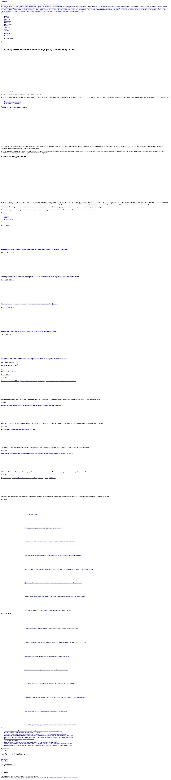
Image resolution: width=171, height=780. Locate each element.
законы (6, 216)
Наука (6, 25)
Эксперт (6, 30)
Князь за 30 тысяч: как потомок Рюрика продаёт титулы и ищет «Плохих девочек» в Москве (31, 405)
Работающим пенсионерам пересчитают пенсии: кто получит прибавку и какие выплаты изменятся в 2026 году (37, 453)
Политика (7, 22)
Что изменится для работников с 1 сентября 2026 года (18, 429)
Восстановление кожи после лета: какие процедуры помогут (31, 9)
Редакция (7, 33)
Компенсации (8, 219)
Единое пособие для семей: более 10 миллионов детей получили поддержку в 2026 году (28, 478)
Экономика (7, 21)
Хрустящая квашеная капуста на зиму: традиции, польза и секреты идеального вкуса (34, 358)
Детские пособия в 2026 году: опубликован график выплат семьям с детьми (24, 6)
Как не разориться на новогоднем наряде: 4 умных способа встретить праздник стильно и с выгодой (40, 277)
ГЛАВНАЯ (4, 91)
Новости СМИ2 (5, 375)
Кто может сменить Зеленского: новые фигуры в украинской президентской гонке (94, 8)
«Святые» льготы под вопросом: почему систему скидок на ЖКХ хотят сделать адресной (31, 5)
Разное (11, 91)
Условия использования (38, 777)
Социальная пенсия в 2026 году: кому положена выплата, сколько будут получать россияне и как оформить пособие (38, 381)
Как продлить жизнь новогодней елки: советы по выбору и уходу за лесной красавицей (34, 249)
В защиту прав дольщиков (12, 103)
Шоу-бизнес (8, 24)
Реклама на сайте (9, 38)
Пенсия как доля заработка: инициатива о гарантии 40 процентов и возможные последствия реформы (37, 8)
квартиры (7, 217)
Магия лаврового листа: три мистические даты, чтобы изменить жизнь (28, 331)
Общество (7, 19)
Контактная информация (8, 777)
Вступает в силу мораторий (12, 102)
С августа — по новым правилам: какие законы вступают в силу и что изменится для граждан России (81, 9)
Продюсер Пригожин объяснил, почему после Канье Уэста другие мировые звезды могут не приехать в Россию (49, 11)
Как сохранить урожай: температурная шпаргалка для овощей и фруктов (29, 304)
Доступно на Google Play (4, 760)
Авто (5, 29)
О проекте (27, 777)
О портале (7, 35)
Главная (6, 16)
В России (7, 17)
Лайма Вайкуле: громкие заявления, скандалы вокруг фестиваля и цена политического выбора (76, 6)
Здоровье (7, 27)
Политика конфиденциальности (56, 777)
